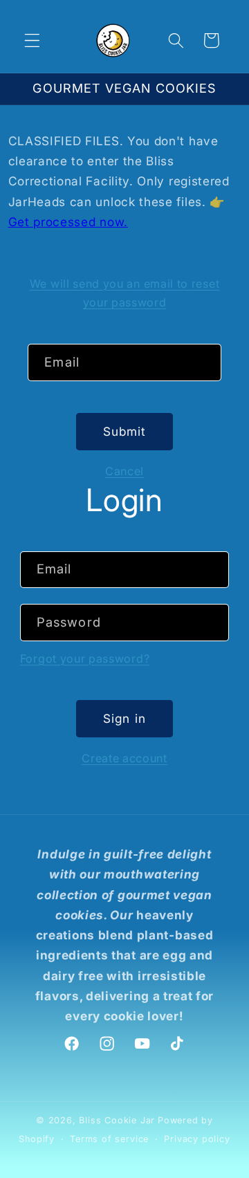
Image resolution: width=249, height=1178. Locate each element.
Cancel (124, 471)
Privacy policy (197, 1139)
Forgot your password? (85, 658)
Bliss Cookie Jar (117, 1120)
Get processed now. (68, 221)
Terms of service (109, 1139)
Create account (124, 758)
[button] (32, 40)
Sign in (124, 718)
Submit (125, 431)
